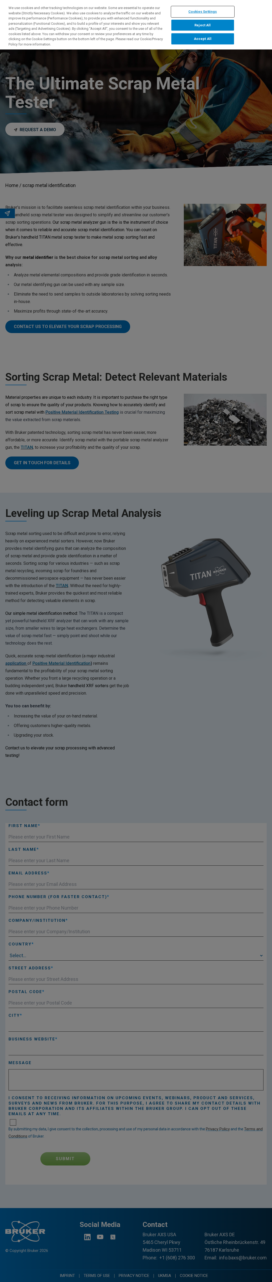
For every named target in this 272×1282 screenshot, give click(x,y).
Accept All (202, 39)
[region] (136, 24)
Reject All (202, 25)
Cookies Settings (202, 12)
